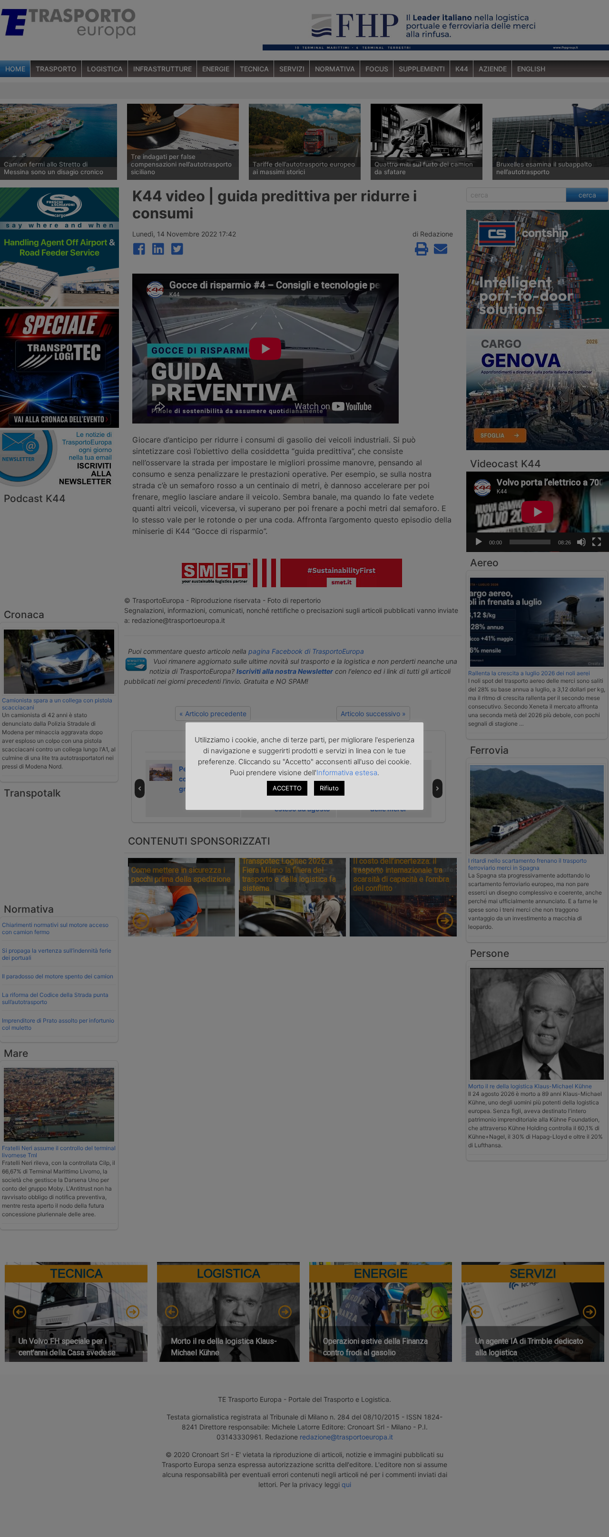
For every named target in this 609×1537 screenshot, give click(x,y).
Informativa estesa (346, 772)
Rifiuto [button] (329, 788)
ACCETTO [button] (287, 788)
